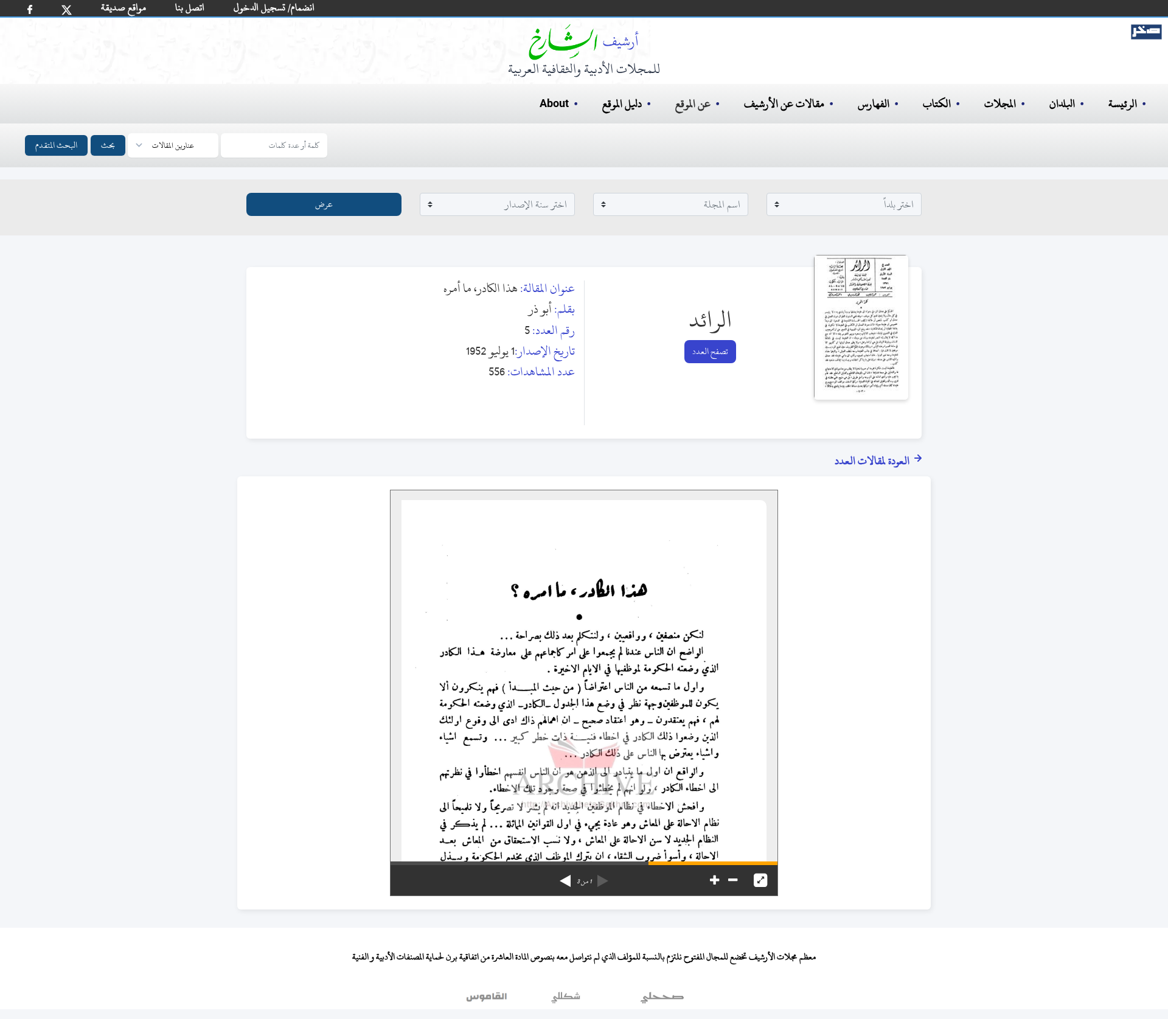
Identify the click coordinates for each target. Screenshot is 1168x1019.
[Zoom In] (714, 880)
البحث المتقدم (56, 145)
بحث (108, 145)
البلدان (1062, 104)
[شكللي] (566, 1000)
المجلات (1000, 104)
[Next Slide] (565, 876)
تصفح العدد (710, 351)
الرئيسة (1122, 104)
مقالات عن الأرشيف (784, 104)
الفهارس (873, 104)
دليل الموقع (622, 104)
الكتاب (937, 104)
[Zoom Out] (732, 880)
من (584, 881)
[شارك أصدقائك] (30, 9)
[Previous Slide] (602, 876)
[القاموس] (488, 1000)
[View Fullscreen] (760, 880)
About (554, 104)
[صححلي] (662, 1000)
